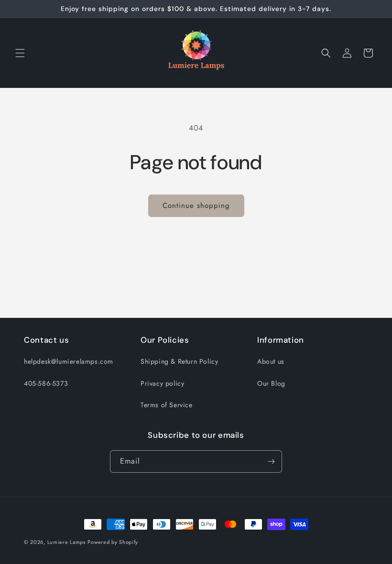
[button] (20, 53)
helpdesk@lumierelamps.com (68, 361)
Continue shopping (196, 205)
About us (270, 361)
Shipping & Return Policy (179, 361)
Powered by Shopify (112, 542)
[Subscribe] (271, 461)
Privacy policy (162, 383)
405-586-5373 (46, 383)
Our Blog (271, 383)
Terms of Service (167, 405)
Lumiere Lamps (66, 542)
